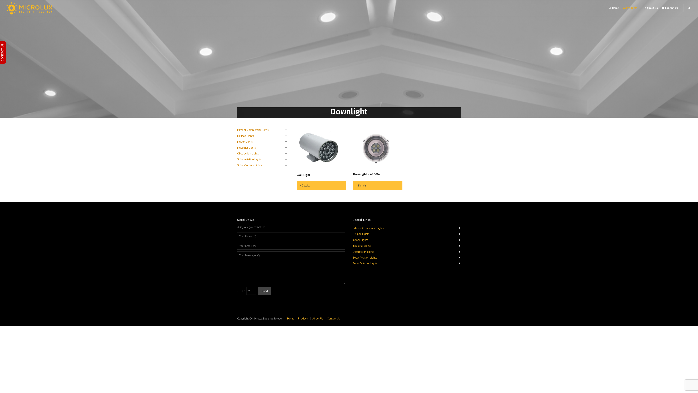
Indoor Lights (245, 141)
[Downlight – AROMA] (376, 149)
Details (306, 185)
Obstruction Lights (248, 153)
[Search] (689, 8)
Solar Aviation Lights (249, 159)
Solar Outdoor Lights (249, 165)
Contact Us (333, 318)
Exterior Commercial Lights (253, 129)
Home (290, 318)
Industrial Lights (246, 147)
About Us (317, 318)
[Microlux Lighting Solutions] (29, 7)
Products (303, 318)
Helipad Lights (245, 135)
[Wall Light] (319, 149)
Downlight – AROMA (366, 174)
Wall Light (303, 175)
